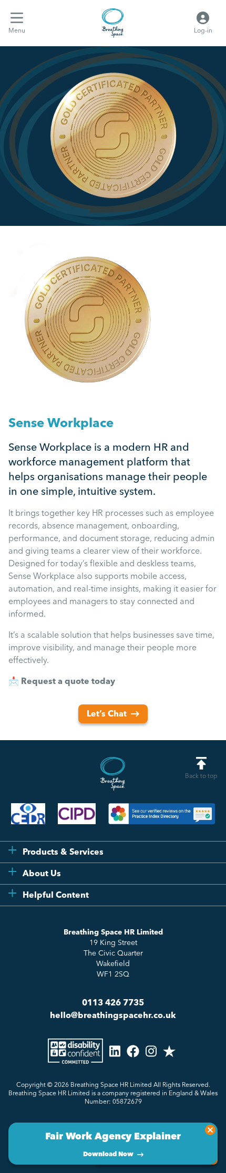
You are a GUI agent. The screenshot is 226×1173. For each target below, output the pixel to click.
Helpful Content (56, 895)
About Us (42, 873)
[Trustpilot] (169, 1051)
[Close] (210, 1130)
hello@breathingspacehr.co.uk (113, 1015)
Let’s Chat (107, 714)
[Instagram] (151, 1051)
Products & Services (63, 852)
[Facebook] (133, 1051)
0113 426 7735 (113, 1003)
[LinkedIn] (114, 1051)
